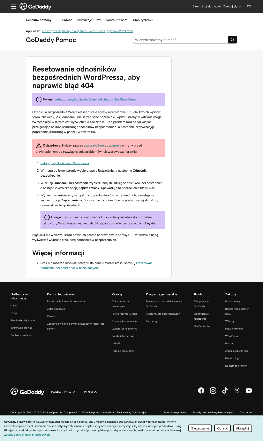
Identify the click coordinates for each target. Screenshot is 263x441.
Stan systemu (143, 19)
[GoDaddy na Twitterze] (237, 393)
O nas (13, 305)
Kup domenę (232, 301)
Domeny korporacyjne (124, 321)
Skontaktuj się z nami (22, 320)
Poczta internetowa (123, 336)
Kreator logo (232, 358)
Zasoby (51, 316)
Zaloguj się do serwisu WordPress (64, 163)
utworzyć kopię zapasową (102, 145)
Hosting (229, 343)
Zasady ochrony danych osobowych (213, 412)
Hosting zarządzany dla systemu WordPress (73, 31)
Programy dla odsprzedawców (163, 313)
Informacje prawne (21, 327)
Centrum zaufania (20, 335)
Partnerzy (151, 321)
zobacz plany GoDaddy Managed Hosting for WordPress (95, 99)
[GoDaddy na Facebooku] (201, 393)
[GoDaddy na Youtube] (249, 393)
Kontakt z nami (117, 19)
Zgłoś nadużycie (56, 308)
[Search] (232, 39)
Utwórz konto (202, 326)
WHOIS (116, 343)
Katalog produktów (123, 351)
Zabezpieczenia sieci (237, 351)
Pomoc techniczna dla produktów (66, 301)
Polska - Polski (61, 392)
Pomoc (67, 19)
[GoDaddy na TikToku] (225, 393)
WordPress (231, 336)
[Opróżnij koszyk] (248, 6)
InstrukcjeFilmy (89, 19)
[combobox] (180, 40)
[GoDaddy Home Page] (27, 391)
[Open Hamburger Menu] (12, 6)
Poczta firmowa (234, 328)
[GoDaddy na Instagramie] (213, 393)
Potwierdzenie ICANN (124, 313)
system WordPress (120, 31)
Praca (13, 313)
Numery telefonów (236, 365)
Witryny (229, 321)
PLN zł (88, 392)
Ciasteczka (246, 412)
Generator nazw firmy (124, 328)
